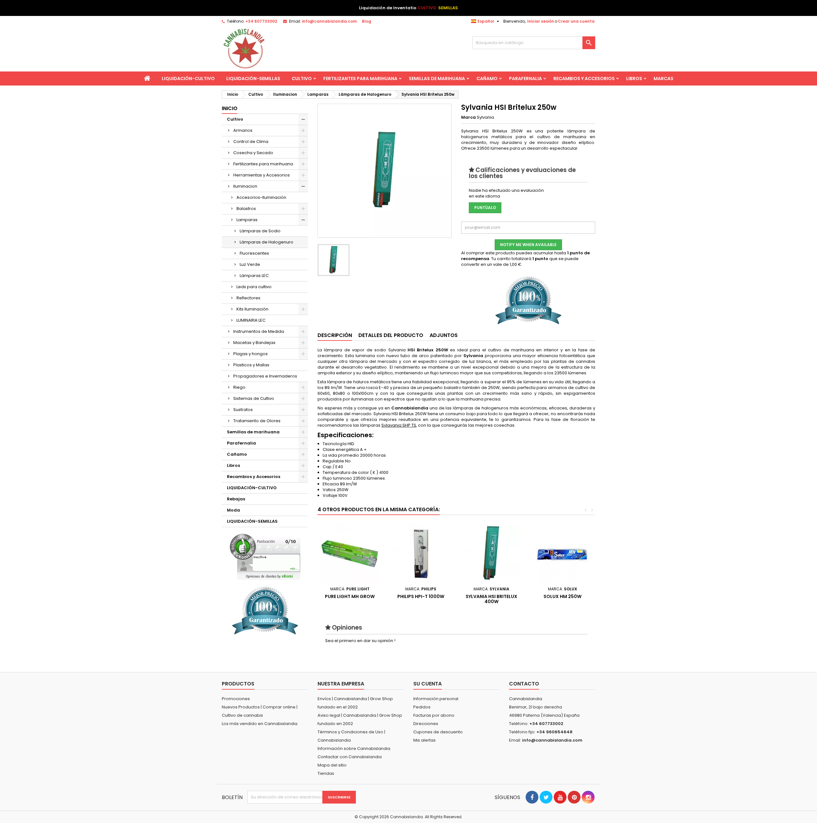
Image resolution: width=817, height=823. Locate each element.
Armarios (242, 130)
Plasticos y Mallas (251, 365)
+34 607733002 (261, 21)
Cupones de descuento (438, 732)
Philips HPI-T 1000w (420, 596)
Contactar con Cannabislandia (350, 757)
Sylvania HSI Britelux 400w (491, 599)
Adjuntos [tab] (444, 335)
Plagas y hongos (250, 354)
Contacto (524, 683)
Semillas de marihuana (437, 78)
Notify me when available (528, 244)
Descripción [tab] (335, 335)
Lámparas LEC (254, 276)
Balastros (246, 209)
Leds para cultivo (254, 287)
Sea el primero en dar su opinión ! (360, 641)
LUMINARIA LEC (251, 320)
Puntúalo (485, 207)
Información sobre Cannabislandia (354, 748)
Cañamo (487, 78)
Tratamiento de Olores (257, 421)
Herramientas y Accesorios (261, 175)
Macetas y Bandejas (254, 343)
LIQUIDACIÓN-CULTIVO (188, 78)
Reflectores (248, 298)
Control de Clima (250, 141)
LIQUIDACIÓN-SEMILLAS (253, 78)
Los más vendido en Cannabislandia (259, 724)
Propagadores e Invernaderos (265, 376)
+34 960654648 (554, 732)
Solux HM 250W (562, 596)
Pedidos (422, 707)
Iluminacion (245, 186)
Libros (634, 78)
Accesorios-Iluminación (261, 197)
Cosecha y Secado (253, 153)
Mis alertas (424, 740)
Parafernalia (525, 78)
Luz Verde (250, 264)
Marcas (663, 78)
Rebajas (236, 499)
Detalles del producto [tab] (390, 335)
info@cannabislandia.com (329, 21)
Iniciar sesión (540, 21)
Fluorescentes (254, 253)
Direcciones (425, 724)
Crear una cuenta (576, 21)
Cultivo (302, 78)
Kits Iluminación (252, 309)
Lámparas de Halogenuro (266, 242)
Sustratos (243, 410)
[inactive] (265, 557)
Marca (468, 117)
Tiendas (326, 773)
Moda (233, 510)
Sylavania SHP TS (398, 425)
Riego (239, 387)
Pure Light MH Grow (350, 596)
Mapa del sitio (332, 765)
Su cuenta (427, 683)
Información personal (435, 699)
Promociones (236, 699)
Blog (366, 21)
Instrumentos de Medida (258, 331)
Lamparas (247, 220)
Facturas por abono (433, 715)
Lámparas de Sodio (260, 231)
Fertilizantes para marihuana (360, 78)
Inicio (229, 108)
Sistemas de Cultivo (253, 398)
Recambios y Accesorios (584, 78)
